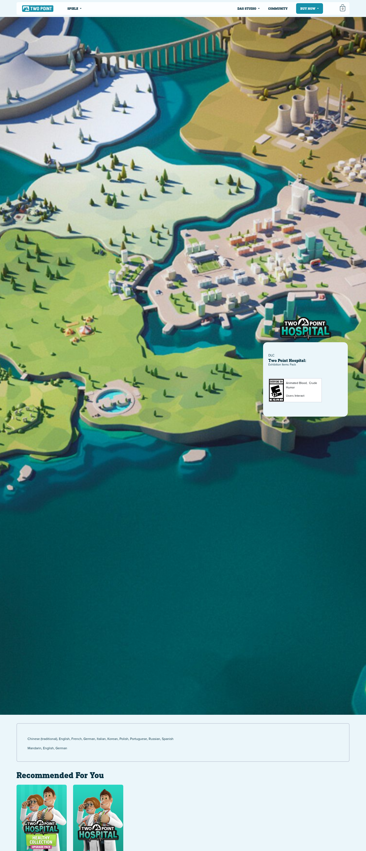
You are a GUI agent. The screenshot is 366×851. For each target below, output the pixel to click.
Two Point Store (38, 8)
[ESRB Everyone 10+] (276, 390)
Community (278, 8)
